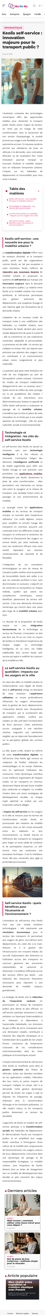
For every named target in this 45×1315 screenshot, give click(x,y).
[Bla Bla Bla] (18, 5)
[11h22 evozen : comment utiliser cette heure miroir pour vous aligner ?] (22, 1205)
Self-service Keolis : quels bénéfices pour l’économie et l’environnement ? (21, 223)
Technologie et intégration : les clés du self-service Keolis (22, 207)
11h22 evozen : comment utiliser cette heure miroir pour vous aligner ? (23, 1222)
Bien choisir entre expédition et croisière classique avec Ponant (20, 1286)
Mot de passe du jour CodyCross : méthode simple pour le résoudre (22, 1261)
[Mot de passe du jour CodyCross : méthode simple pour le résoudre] (22, 1243)
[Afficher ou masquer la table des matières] (39, 191)
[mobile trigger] (4, 5)
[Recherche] (34, 6)
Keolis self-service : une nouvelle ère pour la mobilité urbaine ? (22, 200)
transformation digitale (18, 252)
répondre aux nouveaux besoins (20, 271)
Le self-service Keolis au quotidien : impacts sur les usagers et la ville (23, 214)
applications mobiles (30, 473)
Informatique (13, 28)
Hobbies (10, 1218)
